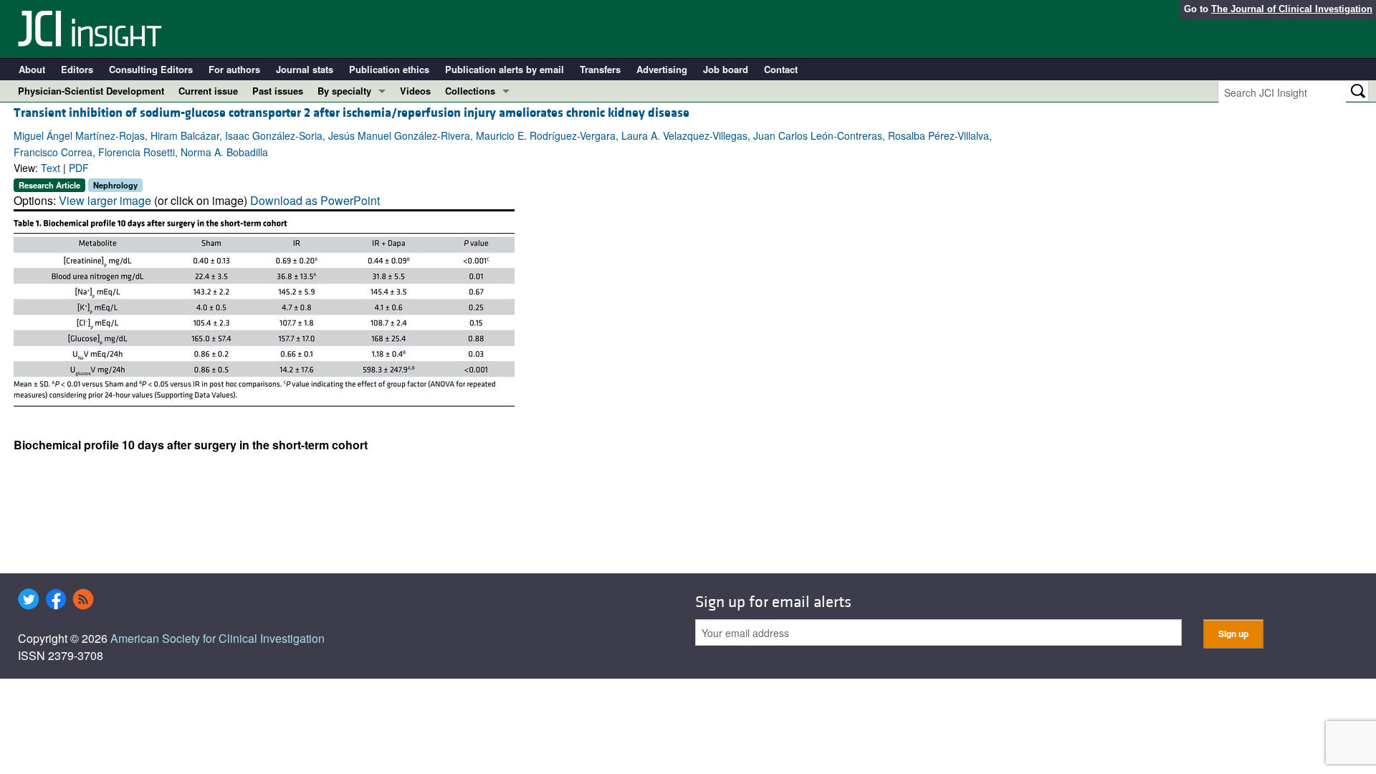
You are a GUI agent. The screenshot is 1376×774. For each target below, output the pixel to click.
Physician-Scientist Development (91, 90)
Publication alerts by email (504, 69)
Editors (77, 69)
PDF (79, 168)
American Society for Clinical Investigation (217, 638)
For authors (234, 69)
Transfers (600, 69)
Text (50, 168)
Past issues (277, 90)
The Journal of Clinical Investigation (1291, 9)
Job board (725, 69)
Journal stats (304, 69)
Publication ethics (389, 69)
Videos (415, 90)
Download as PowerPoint (315, 200)
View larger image (105, 200)
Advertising (661, 69)
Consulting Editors (151, 69)
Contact (781, 69)
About (32, 69)
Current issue (208, 90)
